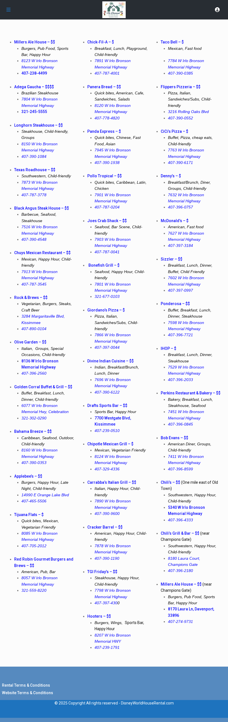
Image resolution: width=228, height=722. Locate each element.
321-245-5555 (34, 111)
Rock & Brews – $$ (31, 297)
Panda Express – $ (104, 131)
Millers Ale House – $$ (181, 584)
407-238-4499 (34, 73)
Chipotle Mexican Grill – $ (110, 444)
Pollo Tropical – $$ (104, 176)
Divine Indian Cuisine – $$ (110, 361)
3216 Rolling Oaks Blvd (188, 111)
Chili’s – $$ (170, 482)
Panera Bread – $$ (104, 87)
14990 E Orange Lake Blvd (45, 495)
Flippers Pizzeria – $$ (180, 87)
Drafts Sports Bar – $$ (107, 405)
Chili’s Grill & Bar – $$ (180, 533)
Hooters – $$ (99, 616)
